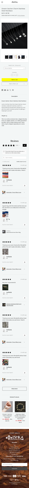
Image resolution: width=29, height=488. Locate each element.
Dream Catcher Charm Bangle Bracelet (7, 415)
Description (14, 96)
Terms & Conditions (14, 450)
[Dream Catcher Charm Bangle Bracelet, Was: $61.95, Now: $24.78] (7, 406)
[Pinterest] (13, 90)
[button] (20, 145)
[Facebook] (2, 90)
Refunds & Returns (14, 449)
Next (26, 57)
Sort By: (18, 161)
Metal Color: (15, 65)
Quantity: (14, 72)
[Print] (7, 90)
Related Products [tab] (14, 397)
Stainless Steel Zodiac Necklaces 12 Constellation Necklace (20, 416)
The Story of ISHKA (14, 452)
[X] (10, 90)
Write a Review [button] (21, 15)
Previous (2, 57)
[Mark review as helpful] (25, 185)
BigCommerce (17, 482)
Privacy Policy (14, 447)
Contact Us (15, 454)
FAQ (14, 445)
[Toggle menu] (2, 2)
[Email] (5, 90)
